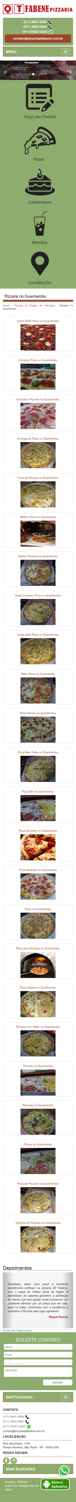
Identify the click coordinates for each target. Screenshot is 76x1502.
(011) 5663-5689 (35, 26)
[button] (5, 70)
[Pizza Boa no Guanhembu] (38, 808)
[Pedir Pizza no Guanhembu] (38, 690)
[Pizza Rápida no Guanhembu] (38, 1004)
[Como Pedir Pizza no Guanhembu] (38, 337)
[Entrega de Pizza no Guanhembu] (38, 455)
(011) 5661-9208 (35, 22)
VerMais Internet (29, 1486)
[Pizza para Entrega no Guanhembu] (38, 964)
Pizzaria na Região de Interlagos (34, 305)
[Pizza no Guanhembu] (38, 925)
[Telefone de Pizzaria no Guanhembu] (38, 1239)
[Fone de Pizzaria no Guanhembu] (38, 494)
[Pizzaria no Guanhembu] (38, 1082)
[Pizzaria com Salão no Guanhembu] (38, 1043)
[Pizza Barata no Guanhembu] (38, 729)
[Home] (38, 8)
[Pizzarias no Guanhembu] (38, 1121)
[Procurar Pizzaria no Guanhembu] (38, 1200)
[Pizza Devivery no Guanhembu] (38, 847)
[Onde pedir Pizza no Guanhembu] (38, 651)
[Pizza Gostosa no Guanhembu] (38, 886)
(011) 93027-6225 (35, 31)
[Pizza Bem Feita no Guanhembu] (38, 768)
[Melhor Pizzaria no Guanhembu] (38, 572)
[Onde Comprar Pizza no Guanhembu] (38, 611)
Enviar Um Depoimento (17, 1330)
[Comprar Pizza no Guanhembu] (38, 376)
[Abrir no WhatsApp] (51, 31)
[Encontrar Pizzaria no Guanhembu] (38, 415)
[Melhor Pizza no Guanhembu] (38, 533)
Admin (9, 1489)
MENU (11, 51)
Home (6, 305)
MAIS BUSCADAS (20, 1468)
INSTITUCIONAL (19, 1397)
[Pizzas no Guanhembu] (38, 1160)
